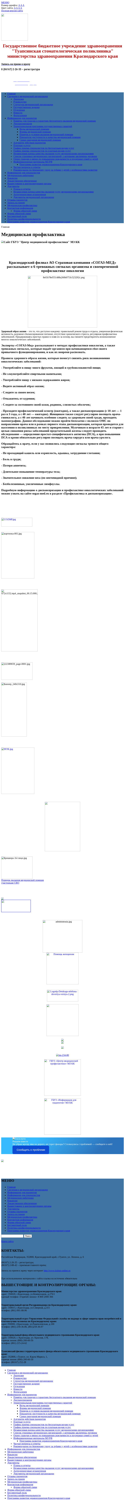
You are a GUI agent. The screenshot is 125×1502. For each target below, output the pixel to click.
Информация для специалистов (23, 172)
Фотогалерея (20, 115)
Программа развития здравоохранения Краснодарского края (51, 164)
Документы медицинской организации (33, 197)
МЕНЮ (5, 2)
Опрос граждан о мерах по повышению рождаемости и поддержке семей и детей (55, 159)
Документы (13, 186)
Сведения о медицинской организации (27, 96)
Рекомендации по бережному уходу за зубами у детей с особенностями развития (55, 170)
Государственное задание (26, 107)
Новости (17, 112)
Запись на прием (16, 202)
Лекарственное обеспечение (22, 181)
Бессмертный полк (17, 216)
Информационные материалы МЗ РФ (32, 161)
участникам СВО (10, 883)
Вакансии (12, 178)
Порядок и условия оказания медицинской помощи (46, 134)
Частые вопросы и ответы (26, 167)
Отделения (19, 110)
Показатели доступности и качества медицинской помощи (50, 137)
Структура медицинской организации (33, 104)
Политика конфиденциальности (24, 219)
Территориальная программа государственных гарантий (42, 126)
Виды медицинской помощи (34, 129)
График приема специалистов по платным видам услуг (42, 151)
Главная (11, 93)
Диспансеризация (22, 123)
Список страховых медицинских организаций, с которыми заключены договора (55, 156)
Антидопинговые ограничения (29, 194)
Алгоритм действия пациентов (29, 142)
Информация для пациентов (22, 118)
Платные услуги (21, 145)
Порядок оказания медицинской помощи (22, 880)
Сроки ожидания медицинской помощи (40, 140)
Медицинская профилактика (22, 205)
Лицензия (18, 99)
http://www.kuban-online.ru (57, 1270)
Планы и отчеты (21, 189)
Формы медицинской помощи (35, 132)
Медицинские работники (20, 175)
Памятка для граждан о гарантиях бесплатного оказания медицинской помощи (54, 121)
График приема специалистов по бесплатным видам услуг (43, 148)
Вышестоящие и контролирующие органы (29, 183)
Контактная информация (20, 208)
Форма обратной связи (25, 211)
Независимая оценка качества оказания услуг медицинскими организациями (53, 153)
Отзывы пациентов (17, 200)
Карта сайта (7, 1241)
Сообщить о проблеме (31, 1149)
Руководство (20, 102)
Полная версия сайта (12, 10)
